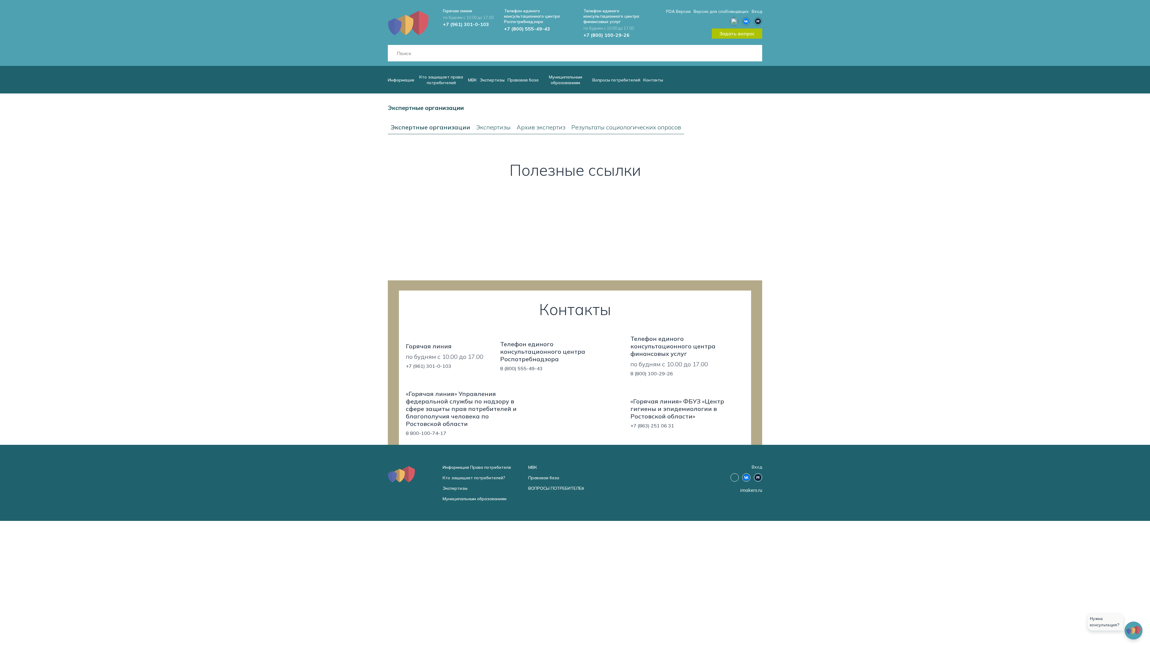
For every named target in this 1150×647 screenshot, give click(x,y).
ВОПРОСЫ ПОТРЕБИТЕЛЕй (556, 488)
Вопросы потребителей (616, 80)
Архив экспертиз (541, 127)
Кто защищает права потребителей (441, 79)
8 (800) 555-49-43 (521, 368)
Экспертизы (492, 80)
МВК (472, 80)
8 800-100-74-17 (426, 433)
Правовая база (523, 80)
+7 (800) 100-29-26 (606, 35)
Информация (401, 80)
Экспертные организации (430, 127)
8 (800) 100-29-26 (651, 374)
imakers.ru (751, 490)
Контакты (653, 80)
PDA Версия (678, 11)
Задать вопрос (737, 34)
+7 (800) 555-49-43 (527, 29)
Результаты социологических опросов (626, 127)
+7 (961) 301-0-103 (466, 24)
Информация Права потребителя (477, 467)
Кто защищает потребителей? (474, 477)
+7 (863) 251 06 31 (652, 426)
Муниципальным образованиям (565, 79)
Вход (757, 11)
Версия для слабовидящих (721, 11)
